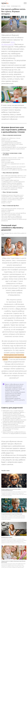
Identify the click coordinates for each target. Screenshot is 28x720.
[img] (5, 2)
